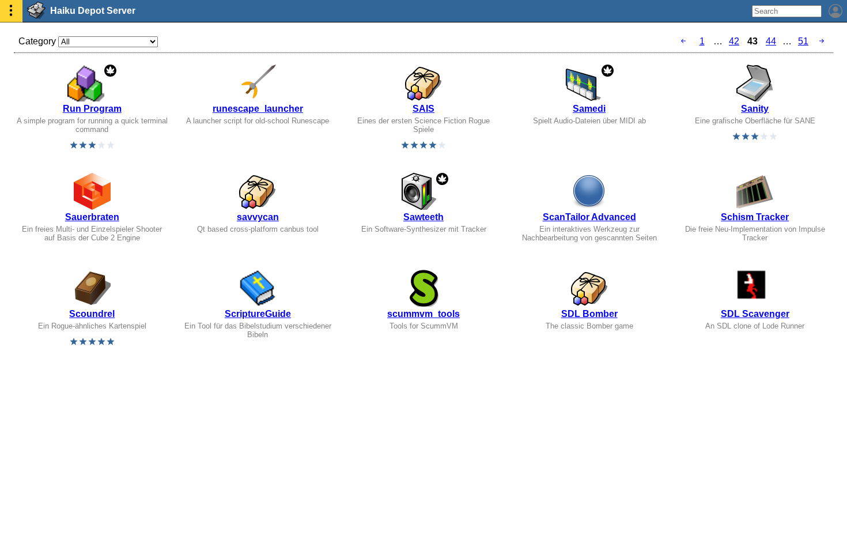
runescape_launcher (258, 109)
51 (803, 41)
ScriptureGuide (258, 314)
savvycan (258, 217)
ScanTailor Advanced (589, 217)
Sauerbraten (92, 217)
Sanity (755, 109)
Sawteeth (423, 217)
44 (771, 41)
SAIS (423, 109)
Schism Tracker (755, 217)
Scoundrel (92, 314)
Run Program (92, 109)
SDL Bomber (589, 314)
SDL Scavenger (755, 314)
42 (734, 41)
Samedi (589, 109)
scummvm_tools (423, 314)
